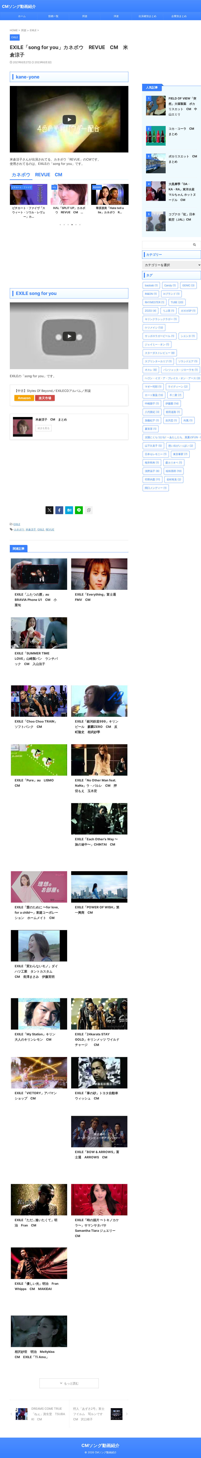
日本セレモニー (156, 454)
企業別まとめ (179, 16)
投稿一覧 (53, 16)
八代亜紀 (152, 411)
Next (124, 201)
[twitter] (49, 510)
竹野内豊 (152, 479)
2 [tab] (64, 225)
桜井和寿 (152, 462)
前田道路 (173, 411)
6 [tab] (80, 225)
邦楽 (84, 16)
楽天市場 (45, 398)
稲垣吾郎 (174, 471)
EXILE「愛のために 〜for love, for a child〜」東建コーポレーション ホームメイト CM (37, 912)
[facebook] (59, 510)
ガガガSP (188, 310)
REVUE (50, 529)
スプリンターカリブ (158, 361)
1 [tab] (60, 225)
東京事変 (180, 454)
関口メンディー (156, 487)
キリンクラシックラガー (161, 319)
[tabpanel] (28, 202)
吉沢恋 (171, 420)
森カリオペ (173, 462)
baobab (151, 285)
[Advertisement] (69, 256)
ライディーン (178, 386)
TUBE (177, 302)
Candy (170, 285)
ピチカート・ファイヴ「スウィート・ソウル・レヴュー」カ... (28, 212)
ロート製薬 (154, 395)
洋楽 (116, 16)
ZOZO (150, 310)
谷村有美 (174, 479)
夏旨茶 (150, 428)
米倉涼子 (31, 529)
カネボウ (19, 529)
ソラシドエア (187, 361)
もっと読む (71, 1383)
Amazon (24, 398)
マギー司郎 (153, 386)
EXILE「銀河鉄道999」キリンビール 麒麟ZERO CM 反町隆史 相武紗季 (96, 726)
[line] (79, 510)
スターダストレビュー (160, 352)
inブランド (171, 293)
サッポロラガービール (159, 336)
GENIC (188, 285)
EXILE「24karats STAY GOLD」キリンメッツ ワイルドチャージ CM (97, 1039)
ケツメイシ (154, 327)
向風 (188, 420)
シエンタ (188, 336)
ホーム (22, 16)
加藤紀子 (152, 420)
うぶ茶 (168, 310)
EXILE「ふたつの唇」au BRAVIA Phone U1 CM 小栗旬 (36, 599)
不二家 (175, 395)
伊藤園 (172, 403)
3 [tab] (68, 225)
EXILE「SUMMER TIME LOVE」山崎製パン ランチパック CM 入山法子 (36, 658)
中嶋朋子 (152, 403)
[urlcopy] (89, 510)
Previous (13, 201)
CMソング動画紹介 (19, 6)
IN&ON (151, 293)
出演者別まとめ (147, 16)
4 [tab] (72, 225)
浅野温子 (152, 471)
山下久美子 (153, 445)
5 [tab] (76, 225)
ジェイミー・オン (157, 344)
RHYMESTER (154, 302)
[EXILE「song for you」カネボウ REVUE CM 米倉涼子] (69, 510)
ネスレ (151, 369)
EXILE (17, 524)
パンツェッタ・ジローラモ (180, 369)
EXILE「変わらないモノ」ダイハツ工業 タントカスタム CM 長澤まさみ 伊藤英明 (36, 971)
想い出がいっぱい (180, 445)
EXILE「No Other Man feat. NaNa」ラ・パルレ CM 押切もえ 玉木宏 (96, 785)
